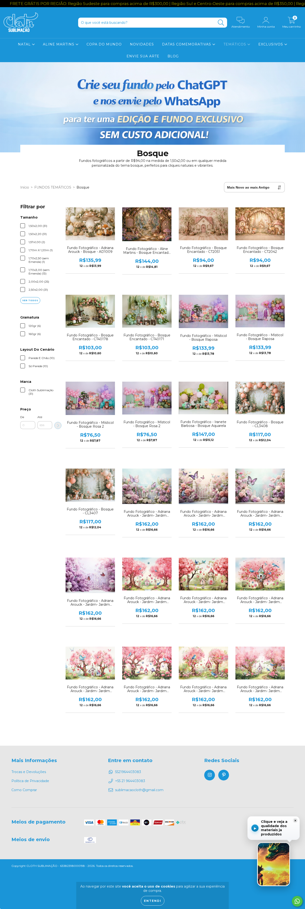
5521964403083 (128, 772)
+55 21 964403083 (130, 781)
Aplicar (57, 425)
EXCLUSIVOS (271, 44)
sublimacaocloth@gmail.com (139, 790)
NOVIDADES (142, 44)
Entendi (152, 901)
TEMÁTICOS (235, 44)
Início (24, 187)
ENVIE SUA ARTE (143, 56)
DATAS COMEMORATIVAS (187, 44)
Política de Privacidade (30, 781)
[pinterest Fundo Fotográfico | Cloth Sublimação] (223, 775)
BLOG (173, 56)
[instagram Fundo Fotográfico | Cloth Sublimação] (209, 775)
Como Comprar (24, 790)
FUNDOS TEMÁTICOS (52, 187)
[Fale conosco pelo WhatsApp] (297, 901)
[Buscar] (221, 22)
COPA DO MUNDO (104, 44)
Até (39, 417)
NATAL (25, 44)
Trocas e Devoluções (28, 772)
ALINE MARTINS (59, 44)
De (22, 417)
